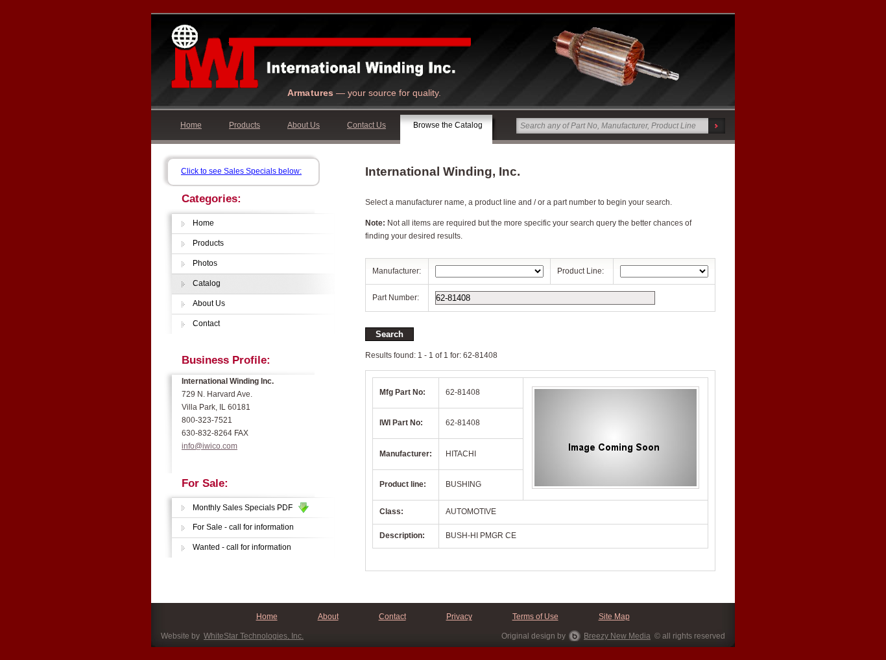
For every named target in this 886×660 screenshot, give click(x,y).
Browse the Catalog (448, 125)
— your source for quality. (364, 93)
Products (244, 125)
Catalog (207, 283)
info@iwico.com (209, 446)
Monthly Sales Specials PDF (245, 507)
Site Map (614, 616)
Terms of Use (535, 616)
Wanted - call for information (242, 547)
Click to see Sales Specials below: (241, 171)
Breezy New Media (617, 636)
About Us (303, 125)
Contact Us (366, 125)
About (328, 616)
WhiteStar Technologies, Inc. (254, 636)
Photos (205, 263)
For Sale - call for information (243, 527)
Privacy (459, 616)
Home (191, 125)
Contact (206, 323)
